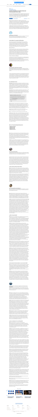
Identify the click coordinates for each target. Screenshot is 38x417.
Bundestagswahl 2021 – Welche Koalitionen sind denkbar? (15, 67)
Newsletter (23, 407)
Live (30, 4)
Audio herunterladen (16, 18)
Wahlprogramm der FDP (12, 128)
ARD (15, 411)
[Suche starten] (28, 4)
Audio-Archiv (19, 4)
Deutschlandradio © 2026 (19, 413)
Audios (12, 407)
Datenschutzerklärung (14, 98)
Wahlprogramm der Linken (13, 129)
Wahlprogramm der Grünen (13, 126)
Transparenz (28, 408)
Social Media (18, 407)
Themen (7, 4)
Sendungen (11, 4)
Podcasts (16, 4)
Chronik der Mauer (22, 411)
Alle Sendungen (8, 407)
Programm (14, 4)
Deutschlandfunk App (14, 408)
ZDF (16, 411)
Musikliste (23, 408)
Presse (27, 407)
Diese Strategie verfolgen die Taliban (13, 151)
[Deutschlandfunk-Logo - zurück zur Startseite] (19, 2)
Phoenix (18, 411)
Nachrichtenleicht (8, 408)
